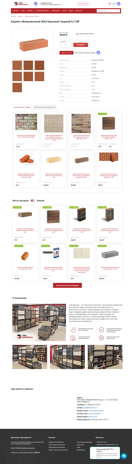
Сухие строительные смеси (58, 450)
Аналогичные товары (22, 107)
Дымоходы (81, 450)
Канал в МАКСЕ (94, 414)
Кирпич (29, 10)
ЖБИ (78, 447)
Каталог (16, 10)
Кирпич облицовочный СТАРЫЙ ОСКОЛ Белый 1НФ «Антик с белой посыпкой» (81, 270)
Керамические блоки (56, 442)
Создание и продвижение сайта (22, 452)
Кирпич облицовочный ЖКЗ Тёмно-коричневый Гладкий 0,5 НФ (81, 175)
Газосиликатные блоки (57, 444)
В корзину (81, 45)
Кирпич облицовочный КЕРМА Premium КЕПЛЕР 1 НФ (25, 230)
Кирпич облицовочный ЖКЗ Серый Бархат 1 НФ (110, 268)
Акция (71, 10)
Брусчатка (80, 444)
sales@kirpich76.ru (90, 408)
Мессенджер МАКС (96, 411)
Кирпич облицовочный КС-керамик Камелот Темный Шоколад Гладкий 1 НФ (53, 138)
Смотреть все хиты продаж (67, 285)
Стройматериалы (42, 10)
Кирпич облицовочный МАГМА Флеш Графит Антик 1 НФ (81, 230)
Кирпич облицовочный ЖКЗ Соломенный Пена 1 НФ (53, 175)
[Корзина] (109, 3)
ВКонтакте (92, 417)
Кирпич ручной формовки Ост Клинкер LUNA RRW (26, 136)
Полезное (55, 10)
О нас (23, 10)
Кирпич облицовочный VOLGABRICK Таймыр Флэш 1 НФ (109, 137)
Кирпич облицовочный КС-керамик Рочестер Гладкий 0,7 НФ (81, 137)
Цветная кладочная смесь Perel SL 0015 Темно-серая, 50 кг (53, 269)
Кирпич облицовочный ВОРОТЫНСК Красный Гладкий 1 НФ (26, 175)
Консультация (83, 4)
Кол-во (63, 41)
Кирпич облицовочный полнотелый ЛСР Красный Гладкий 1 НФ (108, 175)
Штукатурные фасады (84, 442)
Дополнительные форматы (44, 107)
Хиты (64, 10)
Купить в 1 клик (66, 52)
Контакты (78, 10)
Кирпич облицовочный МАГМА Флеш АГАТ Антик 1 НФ (109, 230)
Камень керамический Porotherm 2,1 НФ (25, 268)
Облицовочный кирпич (57, 447)
